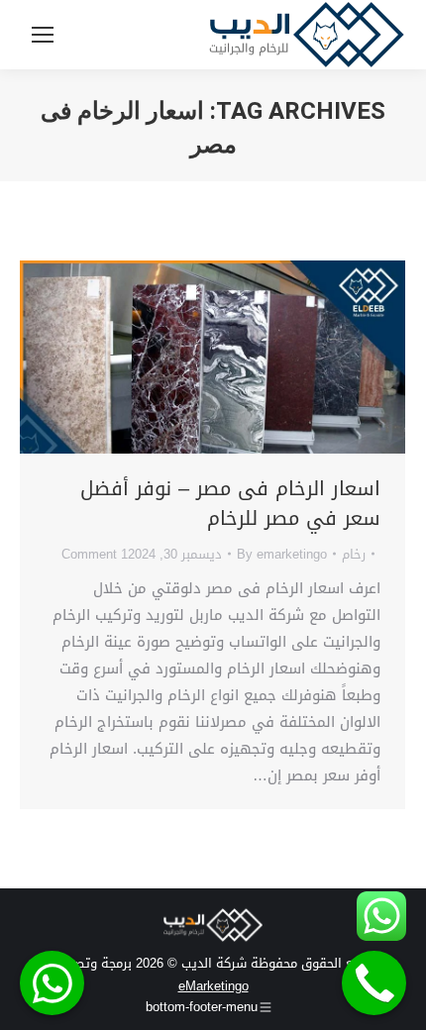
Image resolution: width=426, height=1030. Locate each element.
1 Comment (94, 554)
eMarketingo (213, 986)
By (282, 554)
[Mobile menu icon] (42, 35)
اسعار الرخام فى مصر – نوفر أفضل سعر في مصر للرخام (230, 503)
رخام (354, 554)
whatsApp (52, 983)
